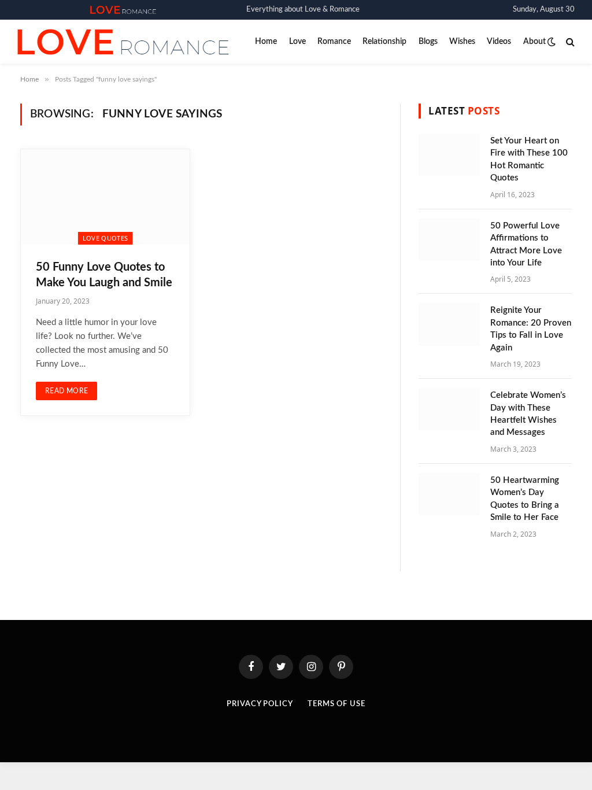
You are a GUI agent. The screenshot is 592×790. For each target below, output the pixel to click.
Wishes (462, 42)
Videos (499, 42)
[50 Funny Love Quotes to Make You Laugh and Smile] (105, 196)
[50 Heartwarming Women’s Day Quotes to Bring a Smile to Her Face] (449, 494)
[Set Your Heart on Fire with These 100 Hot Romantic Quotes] (449, 155)
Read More (66, 390)
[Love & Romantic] (123, 10)
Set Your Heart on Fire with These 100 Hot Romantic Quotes (529, 159)
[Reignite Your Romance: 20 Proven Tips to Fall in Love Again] (449, 324)
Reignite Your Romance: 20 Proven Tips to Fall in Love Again (530, 329)
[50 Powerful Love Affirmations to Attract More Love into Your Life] (449, 240)
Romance (334, 42)
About (534, 42)
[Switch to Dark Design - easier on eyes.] (551, 42)
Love (297, 42)
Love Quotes (105, 238)
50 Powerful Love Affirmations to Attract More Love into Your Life (526, 244)
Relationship (384, 42)
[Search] (569, 42)
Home (266, 42)
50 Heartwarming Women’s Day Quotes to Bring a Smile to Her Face (524, 499)
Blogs (428, 42)
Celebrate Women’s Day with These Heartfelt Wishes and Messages (528, 414)
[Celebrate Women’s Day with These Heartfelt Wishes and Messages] (449, 409)
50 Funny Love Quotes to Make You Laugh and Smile (104, 275)
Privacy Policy (260, 704)
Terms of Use (336, 704)
